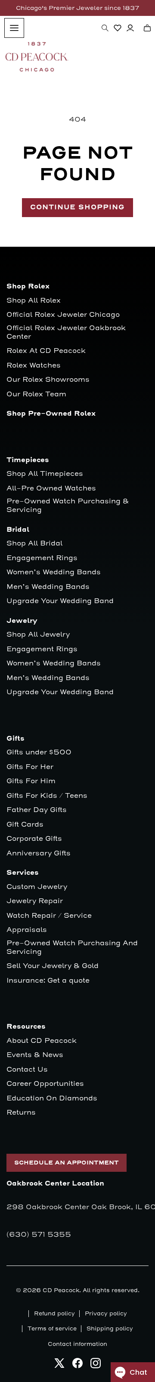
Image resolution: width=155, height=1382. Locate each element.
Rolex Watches (33, 366)
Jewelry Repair (34, 901)
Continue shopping (77, 207)
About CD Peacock (41, 1041)
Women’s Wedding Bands (53, 572)
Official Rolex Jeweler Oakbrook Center (66, 332)
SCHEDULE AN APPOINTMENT (66, 1163)
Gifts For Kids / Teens (46, 796)
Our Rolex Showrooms (48, 380)
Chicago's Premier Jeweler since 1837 (77, 8)
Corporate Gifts (34, 839)
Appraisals (26, 930)
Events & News (34, 1055)
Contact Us (27, 1070)
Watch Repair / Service (49, 916)
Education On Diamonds (51, 1098)
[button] (105, 28)
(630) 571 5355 (38, 1234)
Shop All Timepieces (44, 474)
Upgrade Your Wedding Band (60, 601)
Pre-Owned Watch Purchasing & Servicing (67, 505)
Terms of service (52, 1328)
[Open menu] (14, 28)
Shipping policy (110, 1328)
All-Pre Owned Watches (51, 488)
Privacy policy (106, 1313)
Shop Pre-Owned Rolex (51, 413)
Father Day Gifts (36, 810)
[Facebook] (77, 1365)
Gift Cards (24, 825)
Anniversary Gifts (38, 853)
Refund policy (54, 1313)
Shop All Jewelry (38, 635)
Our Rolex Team (36, 394)
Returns (21, 1113)
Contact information (77, 1344)
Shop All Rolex (33, 301)
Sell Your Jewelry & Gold (52, 966)
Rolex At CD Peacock (46, 351)
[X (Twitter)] (59, 1365)
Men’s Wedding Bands (48, 587)
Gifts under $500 (38, 752)
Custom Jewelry (36, 887)
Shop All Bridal (34, 543)
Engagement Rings (42, 558)
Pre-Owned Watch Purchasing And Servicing (72, 947)
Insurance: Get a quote (48, 981)
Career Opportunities (45, 1084)
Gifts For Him (31, 781)
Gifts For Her (29, 767)
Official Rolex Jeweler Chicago (63, 315)
